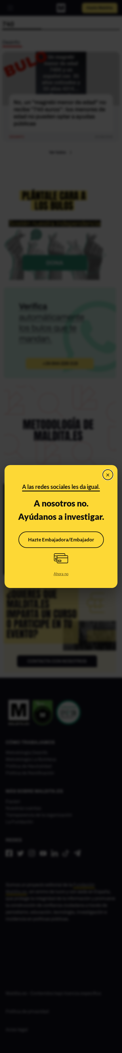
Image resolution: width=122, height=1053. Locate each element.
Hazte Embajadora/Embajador (61, 540)
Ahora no (61, 573)
